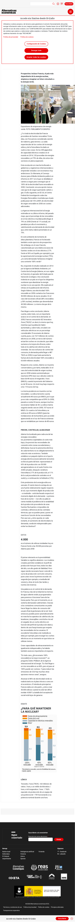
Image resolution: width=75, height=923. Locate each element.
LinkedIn (63, 854)
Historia (23, 854)
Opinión (23, 859)
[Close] (71, 918)
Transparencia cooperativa (11, 910)
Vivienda (41, 852)
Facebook (63, 852)
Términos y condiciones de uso (12, 907)
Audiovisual (6, 852)
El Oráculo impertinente (6, 857)
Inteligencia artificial (27, 852)
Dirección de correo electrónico (37, 836)
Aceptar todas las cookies (36, 57)
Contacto (62, 4)
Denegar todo (36, 50)
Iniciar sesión (58, 4)
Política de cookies (27, 37)
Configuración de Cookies (36, 44)
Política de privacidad (10, 37)
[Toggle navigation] (70, 11)
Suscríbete (68, 4)
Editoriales (6, 854)
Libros (22, 856)
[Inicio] (10, 11)
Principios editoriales (57, 907)
